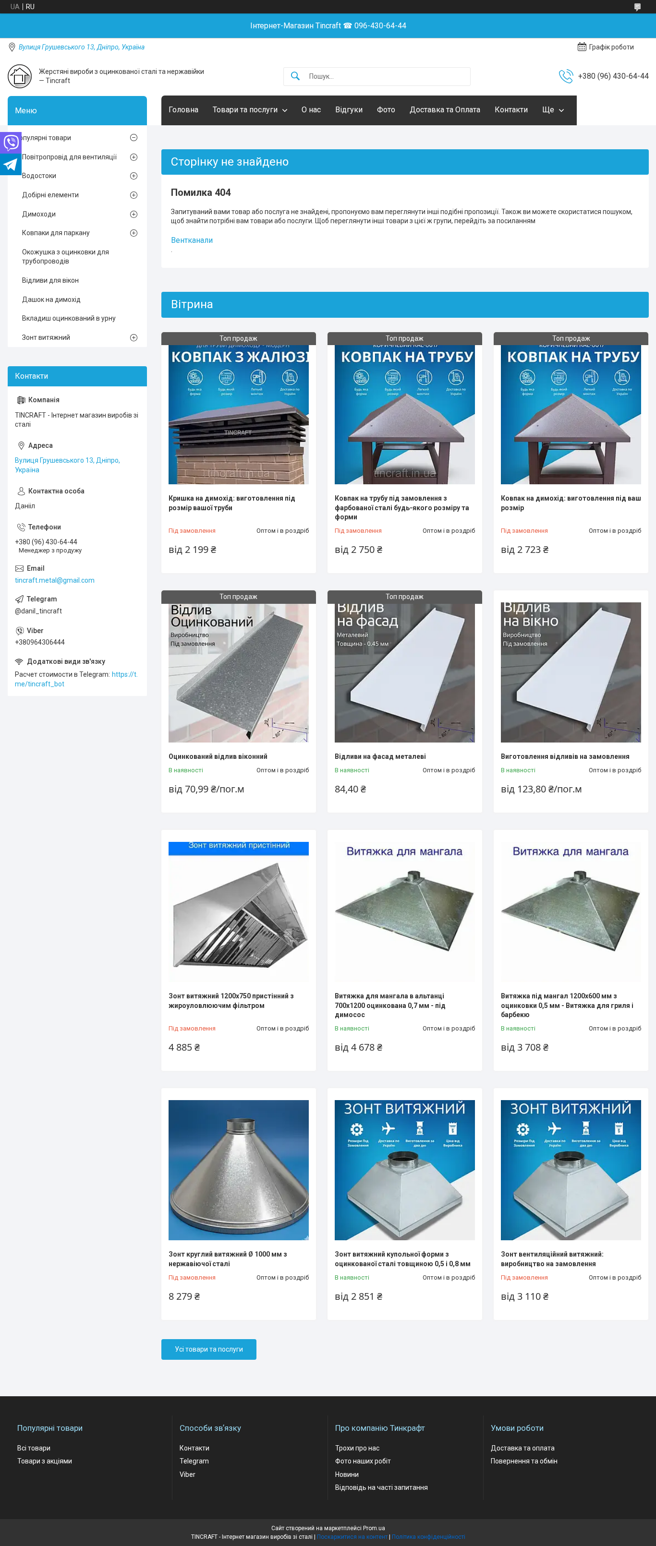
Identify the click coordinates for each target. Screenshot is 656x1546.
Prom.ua (374, 1528)
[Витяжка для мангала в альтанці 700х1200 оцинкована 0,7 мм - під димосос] (405, 912)
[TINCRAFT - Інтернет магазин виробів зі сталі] (20, 76)
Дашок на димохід (51, 299)
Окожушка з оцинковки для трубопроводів (65, 256)
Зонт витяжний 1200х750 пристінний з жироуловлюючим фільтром (231, 1000)
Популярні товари (43, 138)
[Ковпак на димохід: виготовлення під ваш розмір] (571, 414)
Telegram (194, 1461)
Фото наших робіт (363, 1461)
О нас (311, 109)
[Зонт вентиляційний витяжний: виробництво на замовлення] (571, 1170)
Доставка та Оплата (445, 109)
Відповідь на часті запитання (381, 1487)
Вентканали (192, 240)
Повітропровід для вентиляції (69, 157)
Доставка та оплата (523, 1448)
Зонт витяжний (46, 337)
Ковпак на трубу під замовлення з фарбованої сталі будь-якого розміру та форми (402, 507)
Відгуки (349, 109)
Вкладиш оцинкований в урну (69, 318)
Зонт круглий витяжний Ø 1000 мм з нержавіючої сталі (228, 1259)
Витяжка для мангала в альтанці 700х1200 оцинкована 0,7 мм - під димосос (390, 1005)
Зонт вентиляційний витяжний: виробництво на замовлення (552, 1259)
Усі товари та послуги (209, 1349)
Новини (347, 1474)
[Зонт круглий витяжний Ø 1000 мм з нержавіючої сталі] (239, 1170)
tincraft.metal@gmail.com (55, 580)
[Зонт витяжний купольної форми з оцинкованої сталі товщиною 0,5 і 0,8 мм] (405, 1170)
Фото (386, 109)
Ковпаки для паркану (56, 233)
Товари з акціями (44, 1461)
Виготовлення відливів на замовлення (565, 756)
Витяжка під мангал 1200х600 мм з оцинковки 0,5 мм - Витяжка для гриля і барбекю (567, 1005)
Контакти (511, 109)
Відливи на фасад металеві (380, 756)
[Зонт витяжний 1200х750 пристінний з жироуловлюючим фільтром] (239, 912)
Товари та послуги (245, 109)
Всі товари (33, 1448)
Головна (183, 109)
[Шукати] (295, 76)
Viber (187, 1474)
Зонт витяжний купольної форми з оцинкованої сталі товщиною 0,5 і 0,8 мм (403, 1259)
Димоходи (39, 214)
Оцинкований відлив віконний (218, 756)
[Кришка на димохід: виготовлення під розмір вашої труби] (239, 414)
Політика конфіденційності (428, 1537)
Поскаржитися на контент (352, 1537)
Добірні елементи (50, 195)
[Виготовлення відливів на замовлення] (571, 672)
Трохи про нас (357, 1448)
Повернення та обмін (524, 1461)
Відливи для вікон (50, 280)
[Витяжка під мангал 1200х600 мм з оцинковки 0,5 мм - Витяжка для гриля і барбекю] (571, 912)
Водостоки (39, 176)
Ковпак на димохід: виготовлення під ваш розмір (571, 503)
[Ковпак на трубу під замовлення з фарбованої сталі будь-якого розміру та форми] (405, 414)
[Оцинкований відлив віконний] (239, 672)
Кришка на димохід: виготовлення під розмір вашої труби (232, 503)
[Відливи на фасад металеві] (405, 672)
